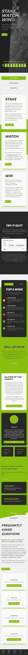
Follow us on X (14, 621)
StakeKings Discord (12, 154)
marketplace (9, 124)
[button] (24, 240)
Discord (8, 164)
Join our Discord (14, 603)
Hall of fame (14, 363)
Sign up (4, 34)
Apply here (5, 479)
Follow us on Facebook (14, 639)
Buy (23, 248)
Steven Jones (6, 237)
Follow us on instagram (14, 585)
